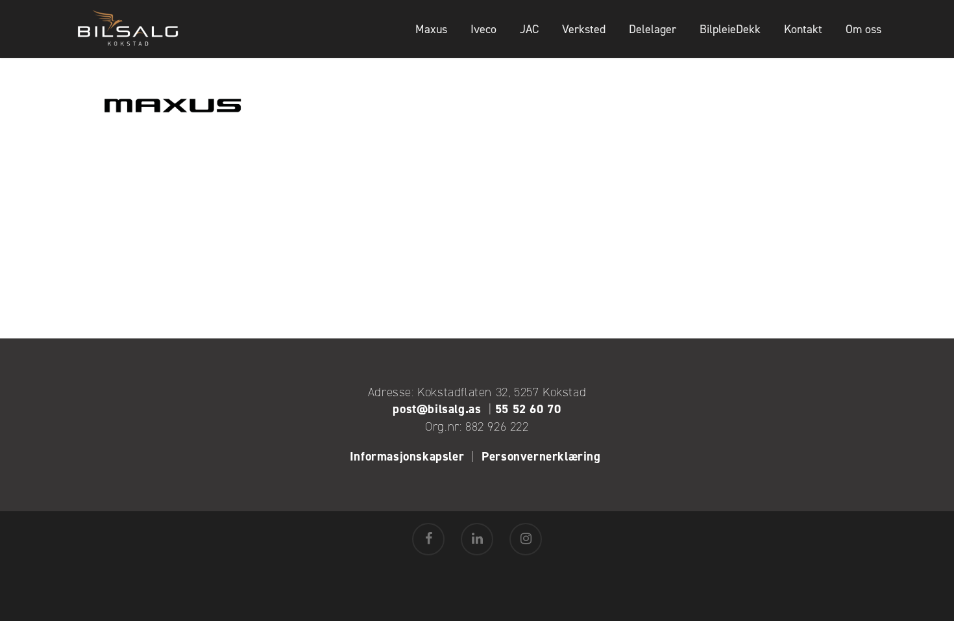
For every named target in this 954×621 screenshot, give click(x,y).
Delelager (652, 29)
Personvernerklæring (543, 456)
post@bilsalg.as (437, 409)
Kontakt (803, 29)
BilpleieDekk (730, 29)
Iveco (483, 29)
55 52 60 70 (528, 409)
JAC (529, 29)
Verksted (583, 29)
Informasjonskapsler (407, 456)
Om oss (863, 29)
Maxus (431, 29)
